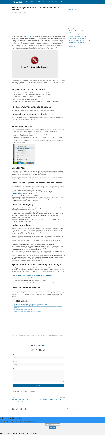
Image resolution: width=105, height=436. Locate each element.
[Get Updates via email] (13, 409)
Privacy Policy (59, 409)
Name (15, 354)
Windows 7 (31, 335)
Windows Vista (52, 335)
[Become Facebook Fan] (25, 409)
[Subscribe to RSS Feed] (17, 409)
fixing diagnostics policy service (20, 42)
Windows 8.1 (44, 335)
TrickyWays (17, 1)
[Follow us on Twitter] (21, 409)
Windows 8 (37, 335)
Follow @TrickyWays (73, 9)
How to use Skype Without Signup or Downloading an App (21, 400)
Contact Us (50, 409)
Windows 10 (24, 335)
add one (44, 345)
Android (26, 2)
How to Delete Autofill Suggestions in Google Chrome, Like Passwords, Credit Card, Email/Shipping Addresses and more (79, 36)
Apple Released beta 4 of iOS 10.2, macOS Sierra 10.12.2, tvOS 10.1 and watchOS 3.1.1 (52, 400)
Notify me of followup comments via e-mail (24, 391)
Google (51, 2)
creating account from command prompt (40, 42)
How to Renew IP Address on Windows (24, 309)
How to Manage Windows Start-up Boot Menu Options (28, 311)
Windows (44, 2)
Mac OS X (37, 2)
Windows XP (59, 335)
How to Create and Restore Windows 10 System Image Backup (35, 275)
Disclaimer (67, 409)
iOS (32, 2)
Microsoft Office (59, 2)
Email (15, 361)
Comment (15, 368)
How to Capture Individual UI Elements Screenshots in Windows (31, 304)
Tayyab (15, 12)
